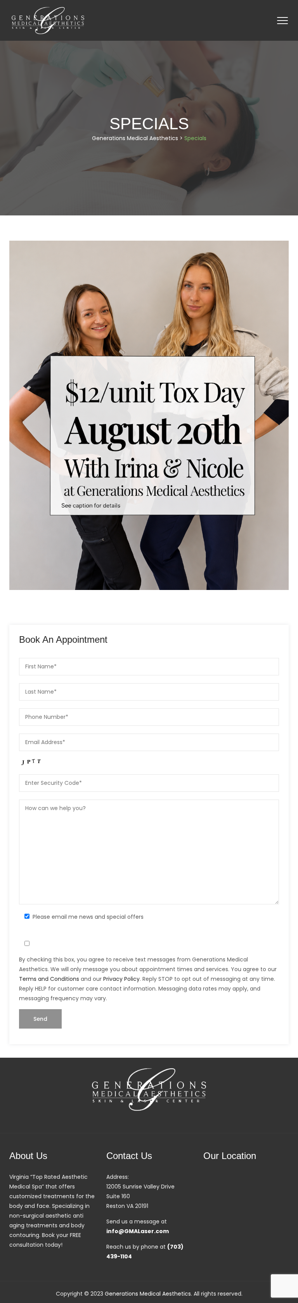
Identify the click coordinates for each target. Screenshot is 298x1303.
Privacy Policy (121, 979)
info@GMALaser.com (137, 1231)
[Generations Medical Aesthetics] (48, 20)
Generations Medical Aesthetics (148, 1294)
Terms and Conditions (49, 979)
